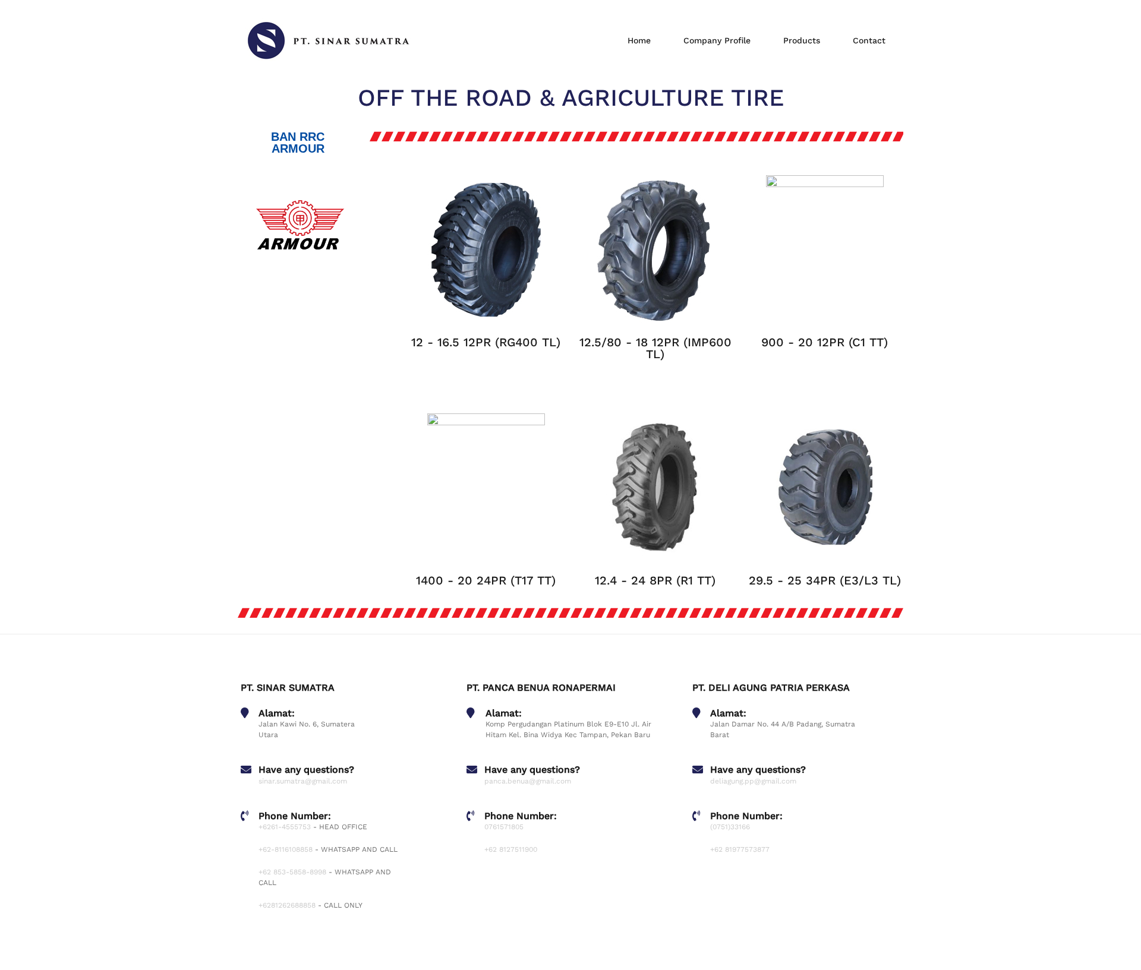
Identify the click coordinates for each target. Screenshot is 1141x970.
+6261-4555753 (285, 827)
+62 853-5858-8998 (292, 872)
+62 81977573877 (740, 849)
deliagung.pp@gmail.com (753, 781)
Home (639, 40)
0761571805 (504, 827)
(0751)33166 (730, 827)
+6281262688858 (287, 905)
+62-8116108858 (286, 849)
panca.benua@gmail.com (527, 781)
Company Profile (717, 40)
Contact (869, 40)
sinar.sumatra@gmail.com (303, 781)
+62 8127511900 (510, 849)
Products (801, 40)
